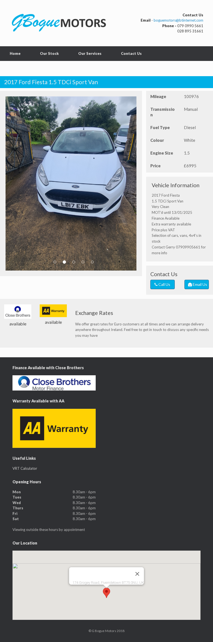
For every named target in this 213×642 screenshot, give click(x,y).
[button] (106, 592)
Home (15, 53)
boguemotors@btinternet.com (178, 20)
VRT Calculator (24, 468)
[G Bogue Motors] (60, 23)
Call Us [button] (164, 284)
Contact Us (131, 53)
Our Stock (49, 53)
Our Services (90, 53)
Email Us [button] (199, 284)
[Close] (137, 574)
